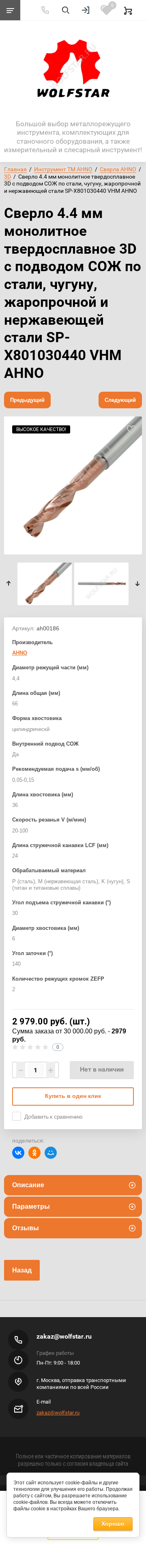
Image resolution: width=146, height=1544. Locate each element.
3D (7, 176)
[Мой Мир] (51, 1153)
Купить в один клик (73, 1096)
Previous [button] (8, 583)
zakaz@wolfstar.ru (64, 1336)
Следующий (120, 400)
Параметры (31, 1206)
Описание (28, 1185)
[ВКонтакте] (18, 1153)
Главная (15, 169)
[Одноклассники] (34, 1153)
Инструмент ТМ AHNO (63, 169)
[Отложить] (131, 429)
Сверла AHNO (118, 169)
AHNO (19, 653)
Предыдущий (27, 400)
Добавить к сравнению (53, 1116)
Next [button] (137, 583)
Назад (22, 1270)
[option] (73, 485)
